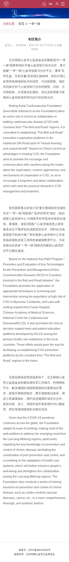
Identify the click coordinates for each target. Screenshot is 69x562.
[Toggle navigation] (62, 4)
